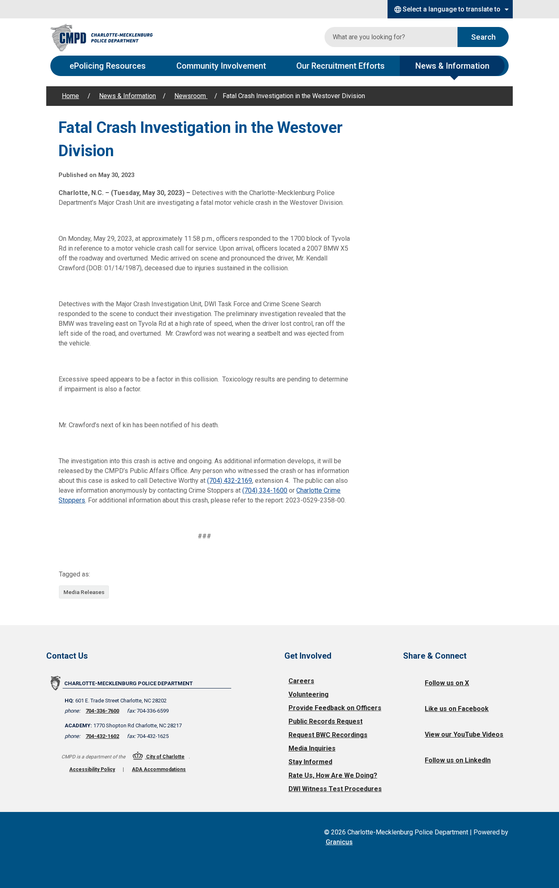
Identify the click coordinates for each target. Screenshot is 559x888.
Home (70, 96)
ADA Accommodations (159, 769)
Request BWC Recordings (328, 735)
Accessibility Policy (92, 769)
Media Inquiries (312, 748)
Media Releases (83, 592)
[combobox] (450, 9)
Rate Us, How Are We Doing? (333, 775)
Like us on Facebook (457, 709)
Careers (301, 681)
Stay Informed (310, 762)
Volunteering (309, 694)
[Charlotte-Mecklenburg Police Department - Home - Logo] (101, 37)
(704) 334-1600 (264, 490)
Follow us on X (447, 683)
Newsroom (190, 96)
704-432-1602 (102, 736)
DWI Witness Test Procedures (335, 789)
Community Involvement (221, 66)
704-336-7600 (102, 711)
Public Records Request (326, 721)
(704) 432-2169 (229, 480)
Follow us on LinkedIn (458, 760)
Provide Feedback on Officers (335, 708)
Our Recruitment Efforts (340, 66)
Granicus (339, 842)
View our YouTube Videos (464, 734)
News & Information (452, 66)
